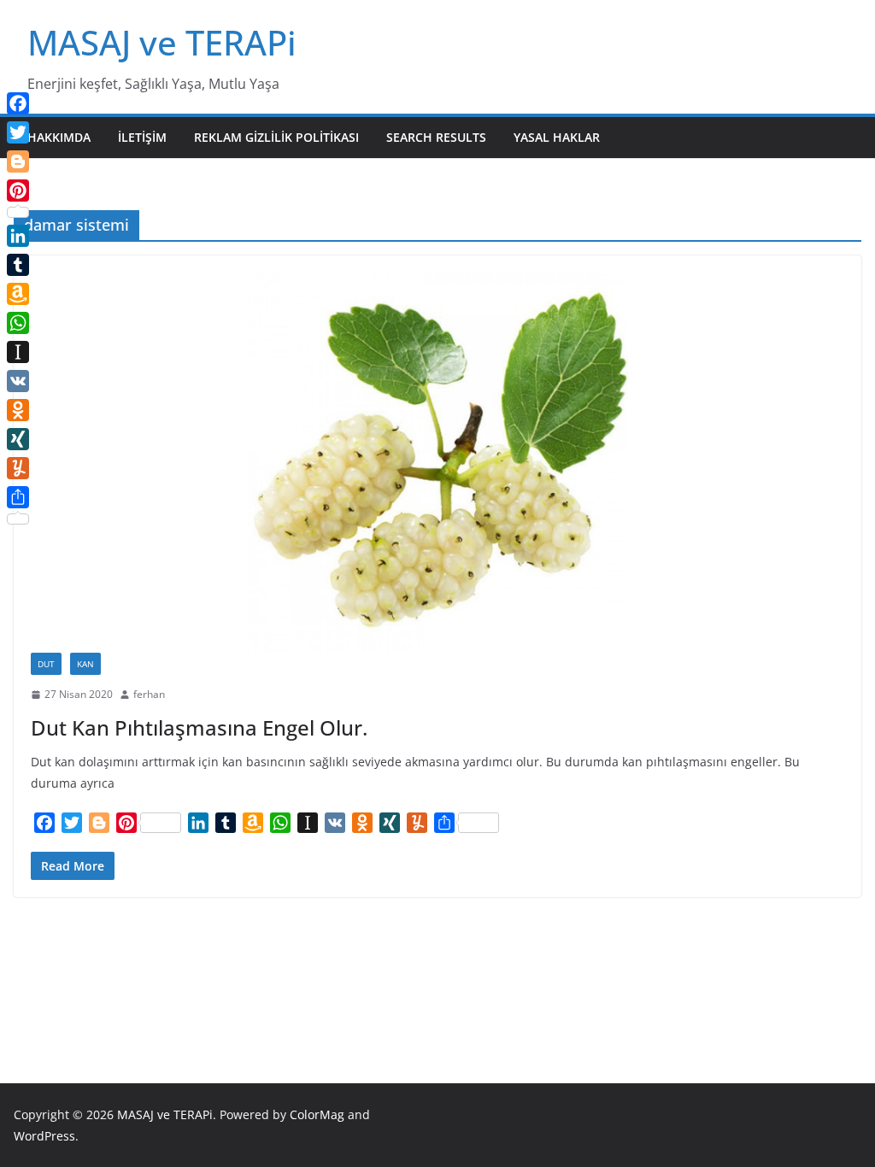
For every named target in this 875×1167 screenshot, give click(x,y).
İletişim (142, 137)
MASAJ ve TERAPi (162, 42)
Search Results (436, 137)
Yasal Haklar (557, 137)
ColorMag (317, 1114)
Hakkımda (59, 137)
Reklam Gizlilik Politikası (276, 137)
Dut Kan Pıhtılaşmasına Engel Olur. (199, 727)
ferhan (149, 694)
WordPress (44, 1136)
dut (46, 664)
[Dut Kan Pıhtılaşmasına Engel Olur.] (437, 463)
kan (85, 664)
